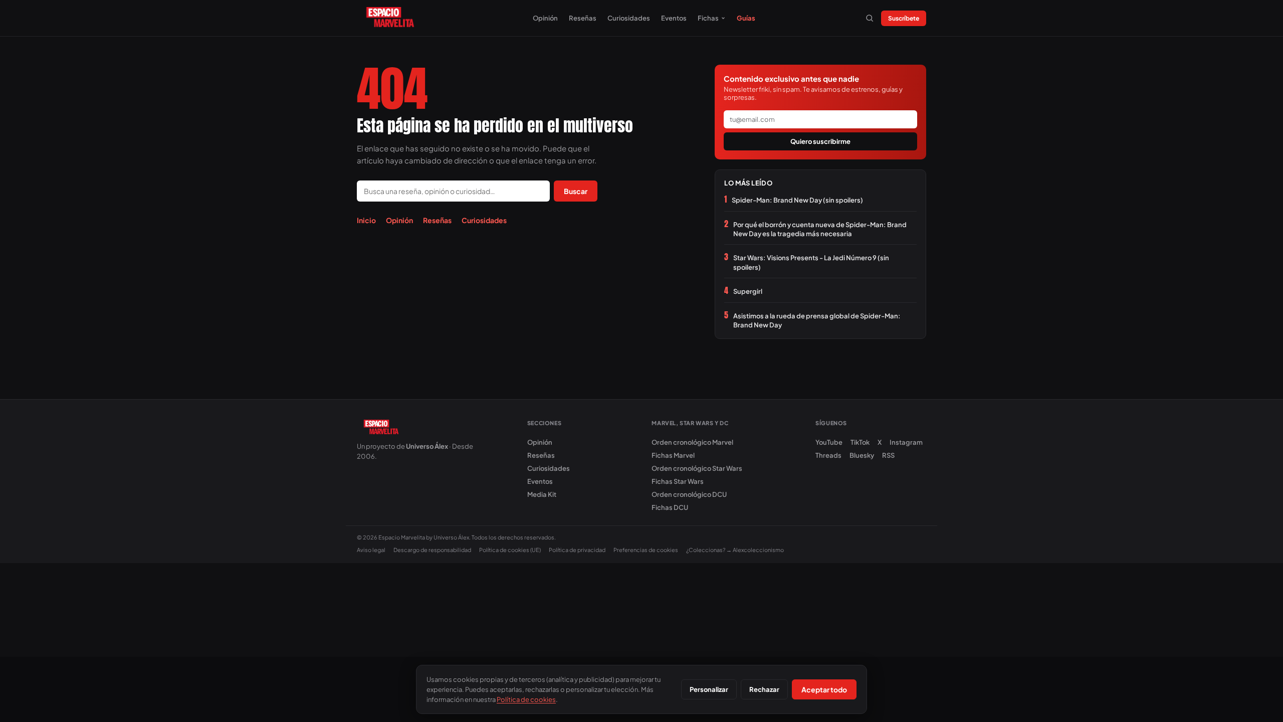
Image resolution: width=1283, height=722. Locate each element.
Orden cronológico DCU (689, 494)
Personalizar (709, 689)
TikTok (860, 442)
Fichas (708, 18)
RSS (888, 455)
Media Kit (541, 494)
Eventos (674, 18)
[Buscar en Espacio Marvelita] (869, 18)
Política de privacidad (577, 550)
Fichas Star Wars (678, 481)
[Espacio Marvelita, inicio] (390, 18)
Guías (746, 18)
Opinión (545, 18)
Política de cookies (526, 699)
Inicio (366, 220)
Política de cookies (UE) (510, 550)
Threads (828, 455)
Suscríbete (903, 18)
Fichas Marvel (673, 455)
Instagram (906, 442)
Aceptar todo (824, 689)
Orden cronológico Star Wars (697, 468)
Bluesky (861, 455)
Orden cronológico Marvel (692, 442)
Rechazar (764, 689)
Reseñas (582, 18)
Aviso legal (371, 550)
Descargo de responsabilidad (432, 550)
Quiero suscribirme (820, 141)
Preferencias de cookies (645, 550)
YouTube (828, 442)
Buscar (575, 191)
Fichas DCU (670, 507)
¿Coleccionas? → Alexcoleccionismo (735, 550)
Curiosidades (628, 18)
